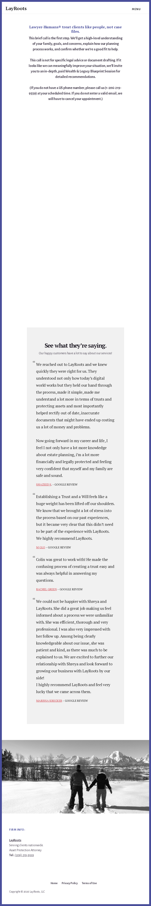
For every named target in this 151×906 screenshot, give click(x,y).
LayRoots (16, 8)
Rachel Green (46, 589)
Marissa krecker (49, 701)
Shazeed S (43, 484)
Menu (136, 9)
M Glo (40, 547)
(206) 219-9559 (24, 855)
